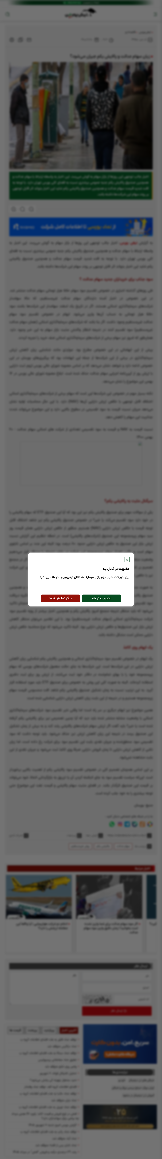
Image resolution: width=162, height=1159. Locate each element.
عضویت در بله (101, 598)
